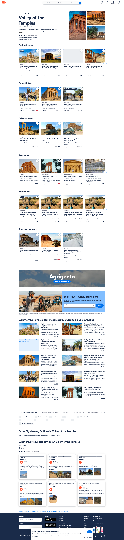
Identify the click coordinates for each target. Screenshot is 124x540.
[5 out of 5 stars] (32, 459)
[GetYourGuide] (4, 3)
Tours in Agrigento (51, 511)
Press (85, 525)
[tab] (29, 412)
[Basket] (108, 2)
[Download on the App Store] (50, 525)
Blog (85, 523)
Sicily (28, 511)
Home (20, 511)
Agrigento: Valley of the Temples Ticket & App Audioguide (60, 456)
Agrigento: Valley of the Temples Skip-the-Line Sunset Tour (90, 456)
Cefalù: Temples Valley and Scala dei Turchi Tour (91, 483)
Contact (61, 518)
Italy (24, 511)
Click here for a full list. (54, 435)
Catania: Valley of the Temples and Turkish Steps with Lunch (32, 456)
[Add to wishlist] (37, 50)
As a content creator (97, 520)
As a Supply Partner (97, 518)
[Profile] (119, 2)
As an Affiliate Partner (98, 523)
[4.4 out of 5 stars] (23, 35)
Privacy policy (62, 523)
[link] (29, 63)
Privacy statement (23, 314)
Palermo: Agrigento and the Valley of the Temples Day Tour (61, 484)
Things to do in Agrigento (38, 511)
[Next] (104, 63)
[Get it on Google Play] (50, 520)
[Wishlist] (102, 2)
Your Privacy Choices (64, 525)
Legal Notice (62, 520)
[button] (29, 63)
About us (86, 518)
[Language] (114, 2)
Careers (86, 520)
